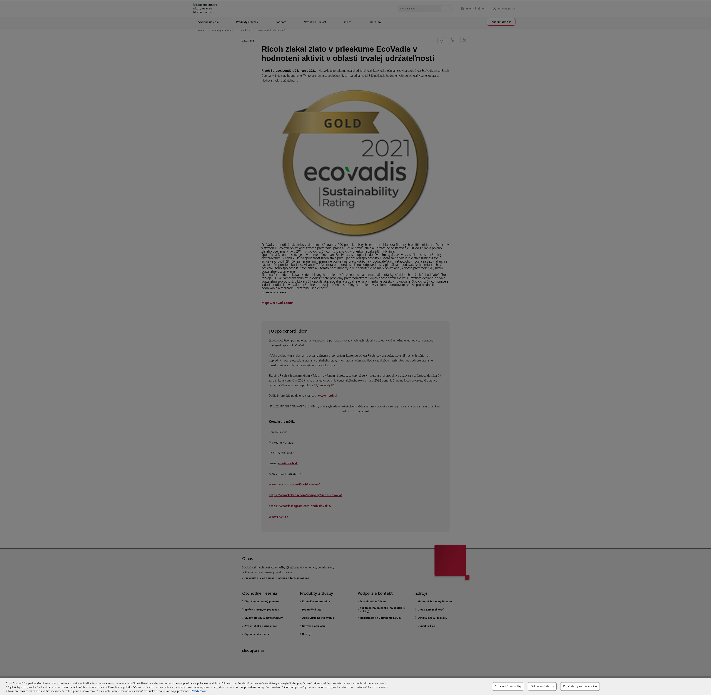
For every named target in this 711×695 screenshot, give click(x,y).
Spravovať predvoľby (508, 686)
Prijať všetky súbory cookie (580, 686)
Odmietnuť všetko (542, 686)
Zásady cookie (199, 691)
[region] (355, 686)
